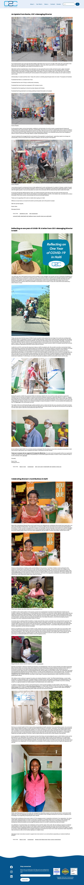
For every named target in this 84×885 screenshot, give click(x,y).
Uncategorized (35, 213)
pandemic (54, 466)
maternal (67, 686)
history (49, 839)
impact (34, 216)
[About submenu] (34, 4)
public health (48, 216)
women (52, 839)
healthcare (31, 216)
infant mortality (15, 687)
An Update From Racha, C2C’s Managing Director (31, 14)
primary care (43, 216)
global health (23, 216)
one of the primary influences (33, 686)
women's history (57, 839)
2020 (36, 466)
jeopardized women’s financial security (20, 673)
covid (39, 466)
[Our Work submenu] (42, 4)
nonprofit (38, 216)
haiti (27, 216)
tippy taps (18, 402)
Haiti (30, 213)
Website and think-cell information (65, 878)
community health (16, 216)
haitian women (44, 839)
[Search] (77, 4)
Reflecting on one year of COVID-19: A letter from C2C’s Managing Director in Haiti (42, 229)
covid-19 (42, 466)
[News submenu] (48, 4)
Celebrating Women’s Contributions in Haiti (29, 479)
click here (24, 455)
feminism (37, 839)
